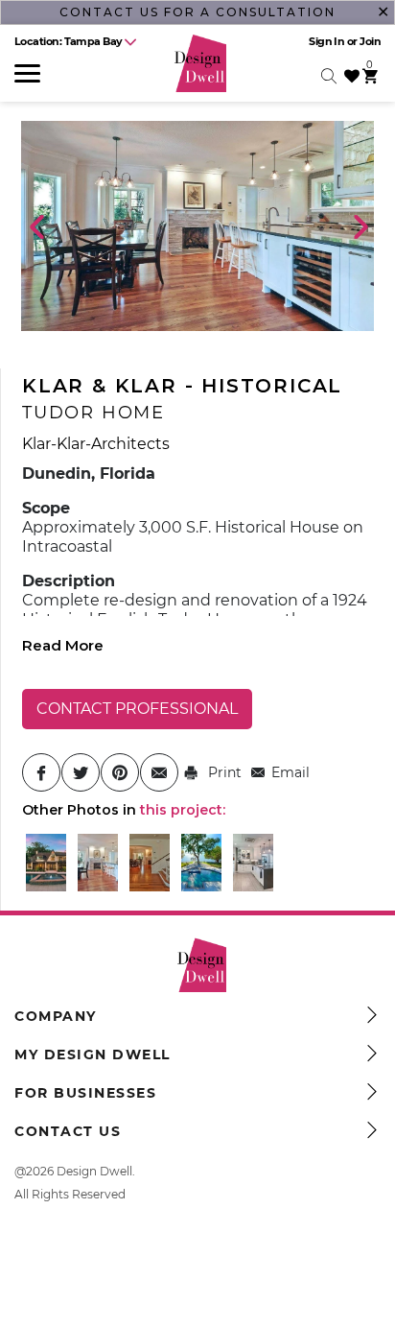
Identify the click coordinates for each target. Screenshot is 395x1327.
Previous (35, 225)
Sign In (326, 41)
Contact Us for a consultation (197, 12)
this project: (182, 809)
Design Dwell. (96, 1171)
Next (359, 225)
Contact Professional (137, 708)
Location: (68, 41)
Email (290, 772)
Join (370, 41)
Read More (63, 645)
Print (223, 772)
